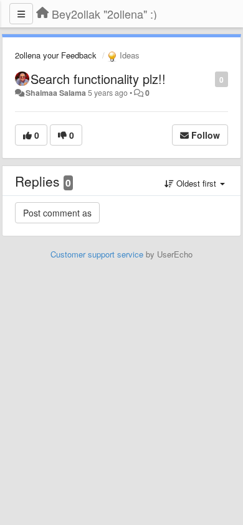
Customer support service (96, 254)
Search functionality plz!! (98, 79)
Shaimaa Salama (56, 92)
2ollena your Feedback (56, 55)
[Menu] (21, 13)
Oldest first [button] (196, 183)
